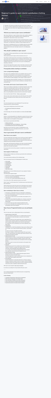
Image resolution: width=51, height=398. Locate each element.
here (23, 157)
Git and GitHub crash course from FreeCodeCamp (14, 125)
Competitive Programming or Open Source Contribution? (15, 277)
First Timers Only (8, 165)
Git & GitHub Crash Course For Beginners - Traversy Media (15, 124)
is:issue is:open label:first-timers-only (18, 178)
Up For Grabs (7, 161)
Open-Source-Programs (19, 265)
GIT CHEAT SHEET (28, 111)
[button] (37, 1)
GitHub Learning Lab (9, 122)
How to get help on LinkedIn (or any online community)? (15, 280)
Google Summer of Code (9, 214)
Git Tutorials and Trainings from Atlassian (12, 108)
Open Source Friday (8, 169)
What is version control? (21, 93)
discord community (10, 271)
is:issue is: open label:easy (14, 176)
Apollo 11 (5, 48)
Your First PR (7, 166)
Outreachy (7, 244)
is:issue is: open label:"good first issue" (18, 175)
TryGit (6, 109)
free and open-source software (17, 248)
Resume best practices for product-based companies (15, 282)
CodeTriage (7, 167)
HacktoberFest (8, 225)
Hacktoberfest (8, 163)
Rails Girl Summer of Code (10, 252)
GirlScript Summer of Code (10, 235)
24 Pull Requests (8, 162)
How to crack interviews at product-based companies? (15, 281)
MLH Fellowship (8, 258)
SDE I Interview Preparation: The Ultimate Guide (14, 278)
